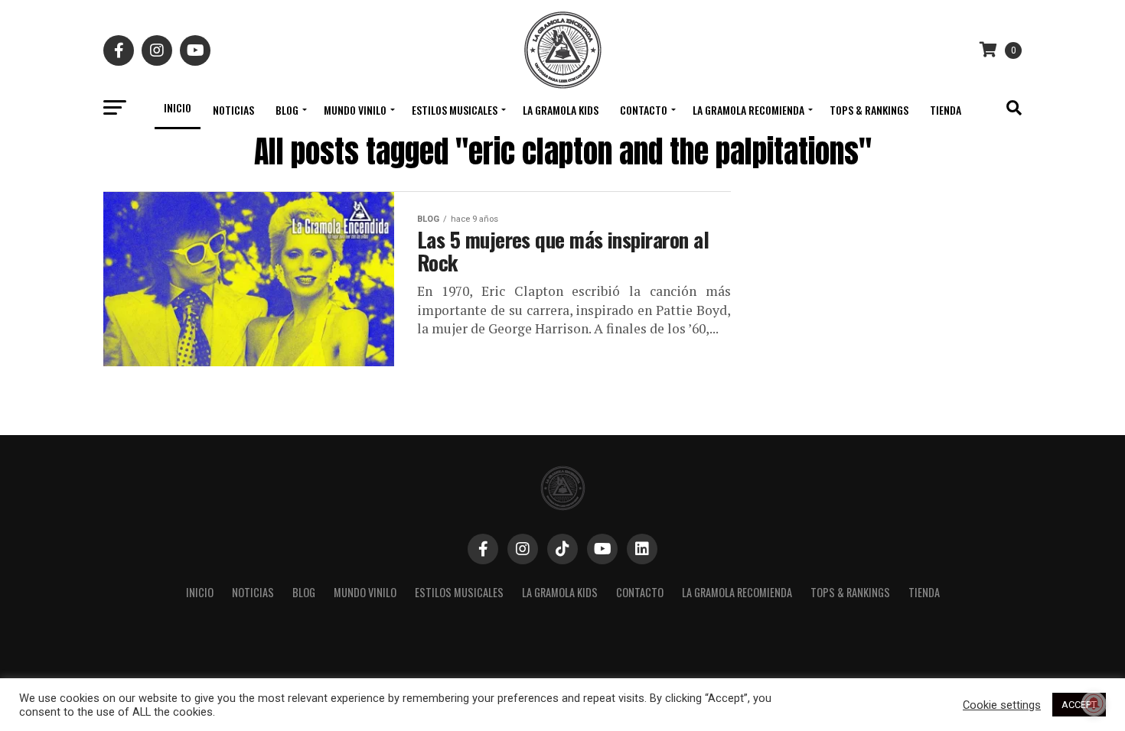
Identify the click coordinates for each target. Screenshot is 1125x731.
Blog (287, 110)
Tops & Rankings (869, 110)
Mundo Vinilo (355, 110)
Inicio (177, 107)
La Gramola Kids (560, 110)
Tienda (945, 110)
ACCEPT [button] (1079, 704)
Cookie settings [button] (1002, 705)
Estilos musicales (454, 110)
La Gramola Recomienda (748, 110)
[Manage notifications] (1093, 703)
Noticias (233, 110)
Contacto (643, 110)
